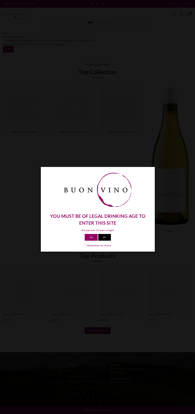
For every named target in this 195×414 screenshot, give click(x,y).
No (104, 237)
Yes (91, 237)
